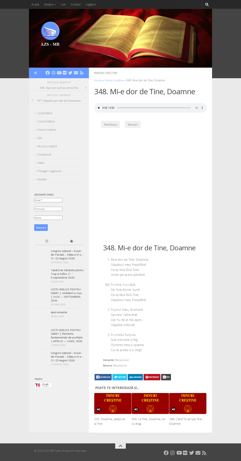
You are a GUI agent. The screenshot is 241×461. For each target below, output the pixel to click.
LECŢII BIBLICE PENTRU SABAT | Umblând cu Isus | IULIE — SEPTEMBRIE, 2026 (66, 294)
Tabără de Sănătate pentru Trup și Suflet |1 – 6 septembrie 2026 (67, 273)
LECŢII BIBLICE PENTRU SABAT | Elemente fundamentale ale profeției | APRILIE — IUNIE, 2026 (67, 335)
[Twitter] (70, 73)
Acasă (35, 4)
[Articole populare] (71, 241)
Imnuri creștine (105, 73)
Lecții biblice (44, 113)
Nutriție (42, 179)
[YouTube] (59, 73)
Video (40, 163)
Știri (39, 138)
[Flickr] (64, 73)
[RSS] (81, 73)
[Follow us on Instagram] (53, 73)
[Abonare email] (76, 73)
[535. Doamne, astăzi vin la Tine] (112, 403)
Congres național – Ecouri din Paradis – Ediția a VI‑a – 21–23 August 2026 (67, 254)
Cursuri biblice (46, 121)
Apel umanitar (59, 312)
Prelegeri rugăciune (49, 171)
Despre (48, 4)
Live (63, 4)
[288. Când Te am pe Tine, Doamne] (187, 403)
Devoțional (44, 154)
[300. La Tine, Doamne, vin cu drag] (150, 403)
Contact (76, 4)
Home (98, 80)
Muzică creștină (47, 146)
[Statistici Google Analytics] (43, 386)
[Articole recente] (46, 241)
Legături (91, 4)
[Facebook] (48, 73)
